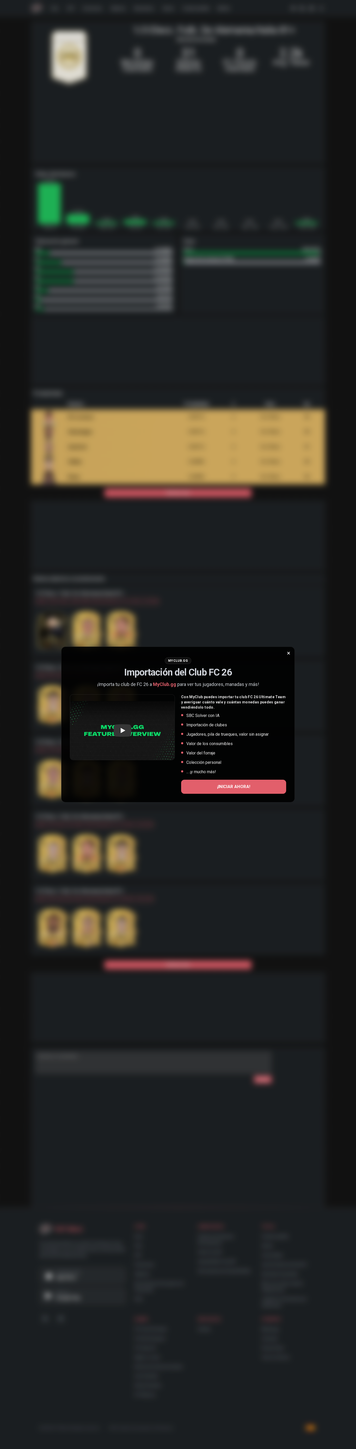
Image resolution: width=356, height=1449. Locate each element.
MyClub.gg (164, 684)
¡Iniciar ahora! (233, 786)
